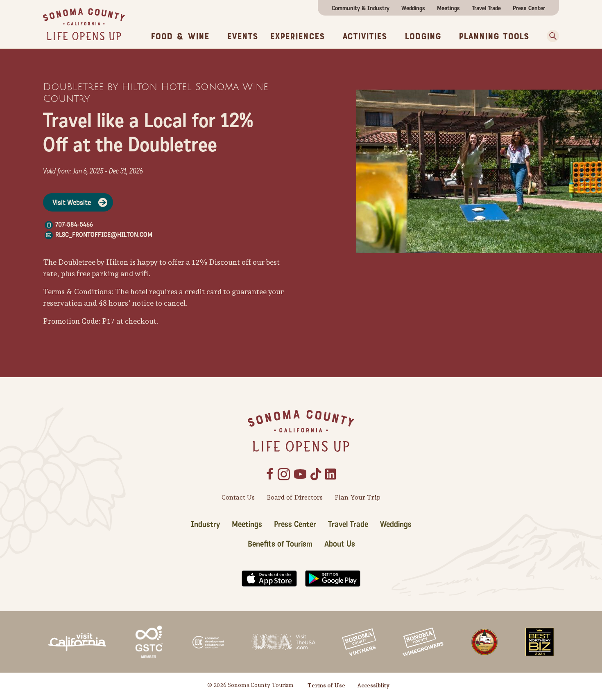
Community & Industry (360, 8)
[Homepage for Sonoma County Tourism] (84, 23)
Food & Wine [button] (180, 36)
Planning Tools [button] (494, 36)
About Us (339, 544)
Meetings (448, 8)
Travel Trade (486, 8)
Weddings (413, 8)
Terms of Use (326, 685)
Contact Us (238, 497)
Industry (205, 524)
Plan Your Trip (357, 497)
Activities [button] (364, 36)
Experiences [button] (297, 36)
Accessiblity (373, 685)
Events (242, 36)
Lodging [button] (423, 36)
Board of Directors (295, 497)
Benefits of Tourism (280, 544)
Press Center (529, 8)
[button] (550, 36)
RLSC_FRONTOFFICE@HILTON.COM (103, 235)
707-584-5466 (74, 224)
